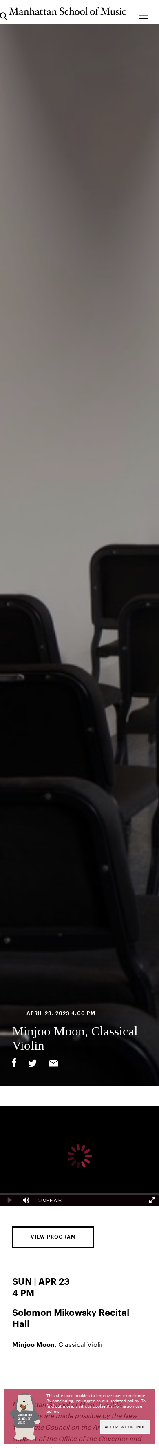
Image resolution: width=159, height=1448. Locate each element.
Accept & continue (125, 1427)
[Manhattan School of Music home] (67, 11)
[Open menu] (143, 12)
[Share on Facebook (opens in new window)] (14, 1063)
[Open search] (3, 12)
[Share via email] (53, 1064)
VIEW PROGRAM (53, 1237)
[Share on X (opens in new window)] (32, 1064)
